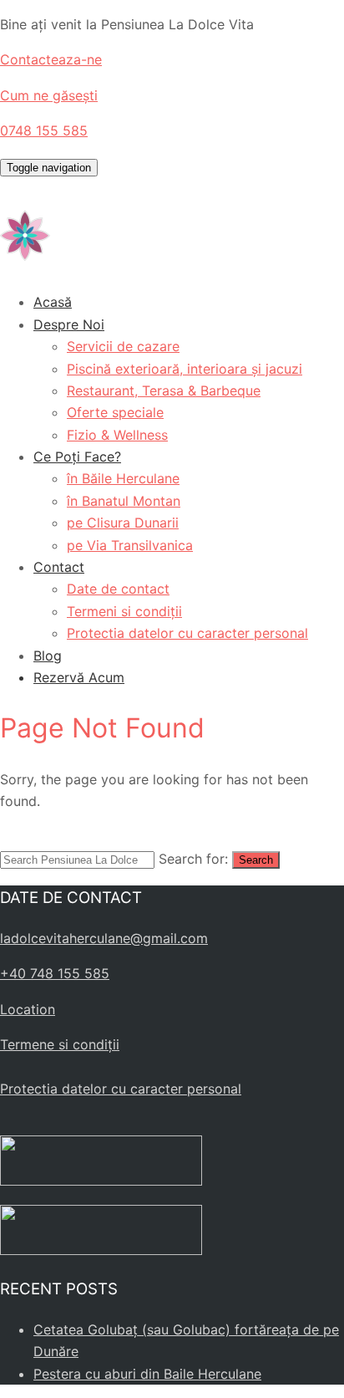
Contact (58, 567)
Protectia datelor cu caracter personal (187, 633)
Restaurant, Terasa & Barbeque (164, 390)
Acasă (52, 301)
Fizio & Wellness (117, 434)
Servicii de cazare (123, 346)
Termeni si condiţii (124, 611)
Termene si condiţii (59, 1044)
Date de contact (118, 588)
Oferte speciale (115, 412)
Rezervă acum (78, 677)
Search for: (193, 858)
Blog (47, 655)
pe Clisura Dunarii (123, 522)
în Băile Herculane (123, 478)
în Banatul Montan (123, 500)
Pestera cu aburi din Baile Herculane (147, 1373)
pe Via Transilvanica (130, 545)
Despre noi (68, 324)
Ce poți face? (77, 456)
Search (256, 860)
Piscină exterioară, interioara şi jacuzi (184, 368)
